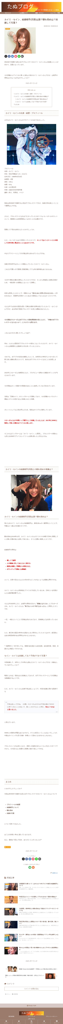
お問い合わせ (31, 1018)
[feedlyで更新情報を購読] (29, 867)
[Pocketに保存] (15, 56)
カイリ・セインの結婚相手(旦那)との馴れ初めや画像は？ (32, 96)
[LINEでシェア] (19, 56)
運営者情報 (11, 1016)
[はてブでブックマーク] (12, 56)
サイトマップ (31, 1016)
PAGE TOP (32, 1005)
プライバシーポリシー (51, 1016)
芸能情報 (8, 847)
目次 (29, 90)
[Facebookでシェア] (9, 56)
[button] (22, 56)
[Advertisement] (31, 451)
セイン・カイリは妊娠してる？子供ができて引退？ (32, 101)
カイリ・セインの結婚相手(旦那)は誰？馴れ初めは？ (32, 99)
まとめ (17, 104)
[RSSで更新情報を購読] (33, 867)
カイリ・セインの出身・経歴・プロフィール (28, 93)
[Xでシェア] (5, 56)
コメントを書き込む (31, 989)
